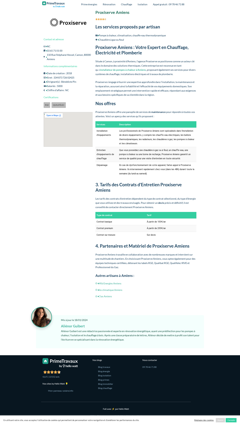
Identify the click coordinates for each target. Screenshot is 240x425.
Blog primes (103, 379)
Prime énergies (89, 4)
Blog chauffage (105, 388)
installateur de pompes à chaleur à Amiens (123, 69)
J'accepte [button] (231, 420)
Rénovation (109, 4)
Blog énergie (104, 371)
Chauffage (126, 4)
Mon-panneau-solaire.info (60, 390)
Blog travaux (104, 367)
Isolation (142, 4)
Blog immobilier (105, 384)
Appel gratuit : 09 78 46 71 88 (168, 4)
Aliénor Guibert (73, 326)
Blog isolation (104, 375)
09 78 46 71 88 (149, 367)
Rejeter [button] (220, 420)
